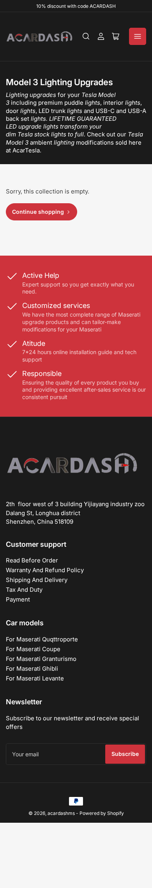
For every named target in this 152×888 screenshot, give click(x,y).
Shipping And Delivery (36, 580)
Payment (18, 599)
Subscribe (125, 753)
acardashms (61, 813)
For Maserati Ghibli (32, 668)
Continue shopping (38, 211)
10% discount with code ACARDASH (76, 6)
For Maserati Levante (35, 678)
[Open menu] (137, 36)
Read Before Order (32, 560)
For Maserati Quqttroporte (42, 639)
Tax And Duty (24, 589)
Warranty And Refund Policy (45, 570)
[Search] (86, 36)
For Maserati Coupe (33, 649)
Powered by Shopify (102, 813)
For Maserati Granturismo (41, 658)
